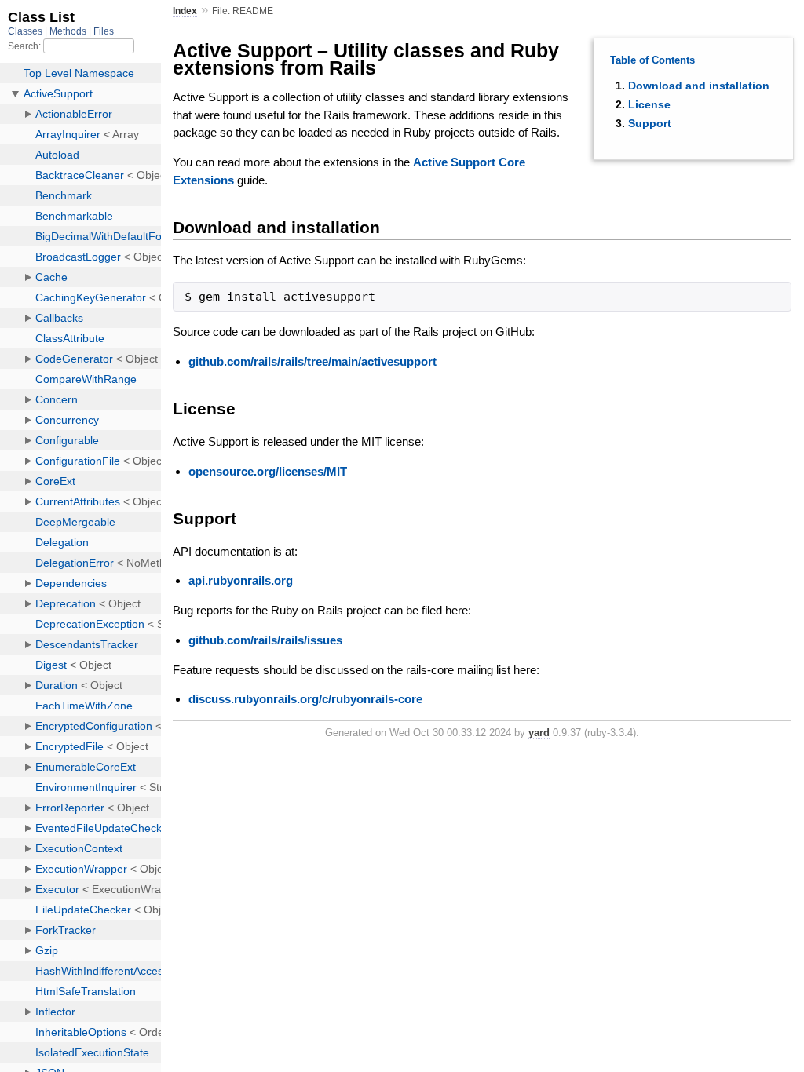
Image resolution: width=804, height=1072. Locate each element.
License (649, 104)
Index (185, 10)
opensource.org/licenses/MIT (267, 471)
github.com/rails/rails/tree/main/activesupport (312, 361)
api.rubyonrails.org (240, 580)
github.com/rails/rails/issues (265, 640)
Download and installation (698, 85)
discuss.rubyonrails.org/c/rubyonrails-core (305, 699)
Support (649, 123)
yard (539, 732)
